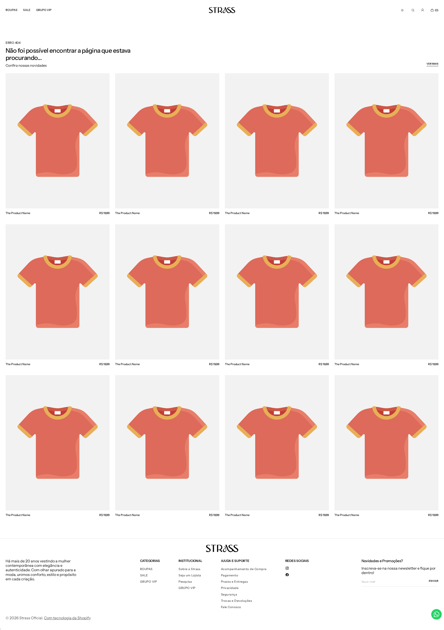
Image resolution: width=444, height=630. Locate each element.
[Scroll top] (437, 623)
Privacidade (230, 588)
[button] (413, 10)
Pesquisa (185, 581)
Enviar (433, 581)
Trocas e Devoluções (236, 600)
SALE (144, 575)
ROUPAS (146, 569)
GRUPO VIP (148, 581)
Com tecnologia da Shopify (67, 618)
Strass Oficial (30, 618)
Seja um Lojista (190, 575)
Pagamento (229, 575)
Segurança (229, 594)
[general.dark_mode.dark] (402, 10)
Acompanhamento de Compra (244, 569)
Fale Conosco (231, 607)
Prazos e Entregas (234, 581)
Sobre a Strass (189, 569)
